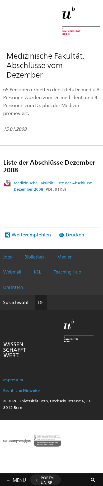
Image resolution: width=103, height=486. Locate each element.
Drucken (75, 234)
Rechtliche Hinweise (21, 390)
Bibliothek (35, 257)
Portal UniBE (48, 480)
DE (41, 302)
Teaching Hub (67, 272)
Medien (65, 257)
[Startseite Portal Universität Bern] (81, 20)
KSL (37, 272)
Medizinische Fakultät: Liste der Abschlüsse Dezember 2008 (53, 186)
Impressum (13, 379)
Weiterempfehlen (31, 234)
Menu (19, 479)
